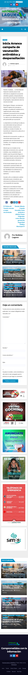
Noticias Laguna (14, 63)
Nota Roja (17, 269)
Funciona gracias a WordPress (9, 662)
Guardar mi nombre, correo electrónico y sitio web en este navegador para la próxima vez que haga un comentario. (13, 374)
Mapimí (15, 286)
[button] (21, 29)
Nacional (14, 671)
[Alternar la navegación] (25, 29)
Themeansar (14, 664)
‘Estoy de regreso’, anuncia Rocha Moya (13, 291)
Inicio (3, 668)
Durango (5, 615)
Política (19, 286)
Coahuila (6, 255)
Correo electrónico (8, 355)
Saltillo (6, 288)
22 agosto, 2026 (8, 573)
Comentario (6, 317)
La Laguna (11, 269)
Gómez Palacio (11, 615)
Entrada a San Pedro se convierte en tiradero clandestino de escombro (14, 588)
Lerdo (11, 286)
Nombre (5, 348)
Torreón (5, 39)
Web (4, 362)
